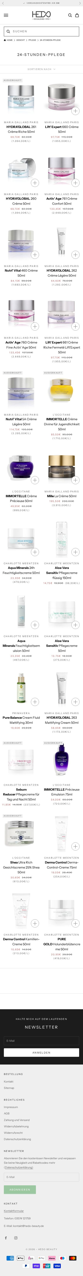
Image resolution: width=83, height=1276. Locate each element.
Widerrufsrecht (13, 1133)
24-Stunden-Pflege (50, 40)
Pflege (32, 40)
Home (10, 40)
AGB (6, 1113)
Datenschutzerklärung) (19, 1167)
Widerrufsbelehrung (16, 1126)
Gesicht (20, 40)
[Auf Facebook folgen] (6, 1238)
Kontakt (8, 1081)
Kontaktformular (14, 1211)
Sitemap (9, 1088)
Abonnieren (19, 1189)
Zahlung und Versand (17, 1120)
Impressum (11, 1107)
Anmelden (41, 1052)
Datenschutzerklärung (17, 1139)
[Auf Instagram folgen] (16, 1238)
